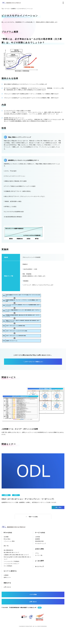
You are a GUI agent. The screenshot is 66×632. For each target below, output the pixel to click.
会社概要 (6, 536)
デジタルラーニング (40, 543)
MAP (39, 607)
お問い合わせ (7, 587)
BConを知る (8, 532)
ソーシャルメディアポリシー (11, 563)
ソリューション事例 (9, 541)
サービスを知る (40, 532)
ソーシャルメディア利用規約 (11, 561)
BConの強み (7, 539)
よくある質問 (39, 560)
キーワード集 (38, 555)
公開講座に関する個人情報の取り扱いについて (16, 554)
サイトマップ (39, 566)
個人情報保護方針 (8, 550)
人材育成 (37, 536)
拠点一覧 (6, 545)
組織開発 (37, 539)
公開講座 (6, 575)
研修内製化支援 (39, 541)
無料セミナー (7, 577)
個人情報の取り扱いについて (11, 552)
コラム (37, 553)
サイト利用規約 (8, 566)
